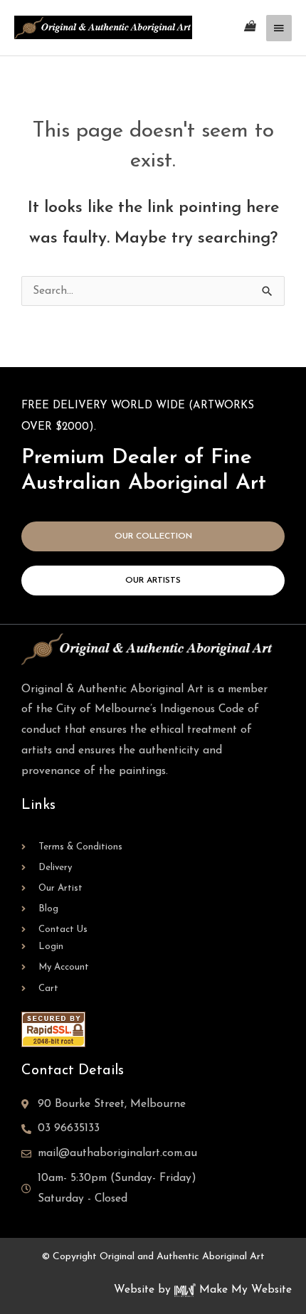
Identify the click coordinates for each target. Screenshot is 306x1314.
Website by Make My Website (203, 1290)
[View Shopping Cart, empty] (249, 27)
